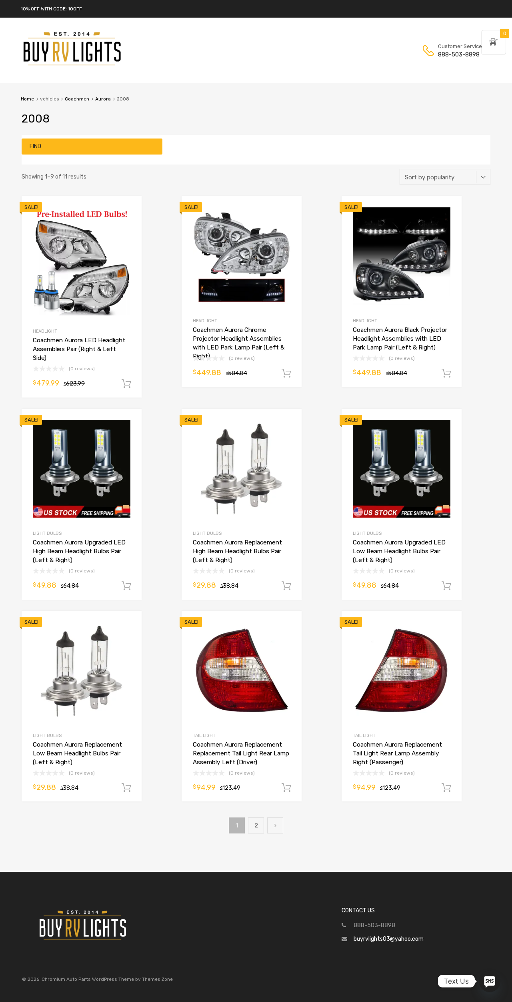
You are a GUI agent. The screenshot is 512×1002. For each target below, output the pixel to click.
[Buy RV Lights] (72, 65)
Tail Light (204, 735)
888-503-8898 (457, 54)
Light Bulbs (47, 533)
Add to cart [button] (126, 384)
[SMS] (489, 981)
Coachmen (77, 99)
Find (35, 146)
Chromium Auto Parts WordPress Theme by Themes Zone (107, 979)
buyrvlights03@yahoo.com (389, 939)
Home (27, 99)
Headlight (45, 331)
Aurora (103, 99)
